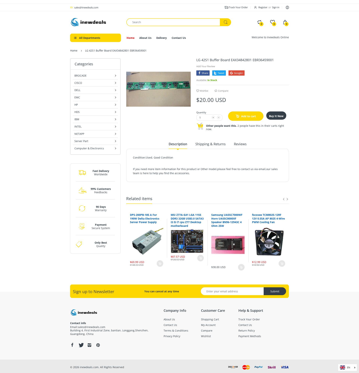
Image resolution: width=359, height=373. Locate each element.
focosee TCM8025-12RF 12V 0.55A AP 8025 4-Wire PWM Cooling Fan (268, 218)
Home (73, 50)
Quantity (201, 112)
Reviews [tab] (240, 144)
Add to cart (248, 116)
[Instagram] (89, 345)
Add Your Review (205, 66)
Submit (274, 291)
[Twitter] (81, 345)
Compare (223, 90)
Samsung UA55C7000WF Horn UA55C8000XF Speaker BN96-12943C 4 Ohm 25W (227, 220)
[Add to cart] (160, 263)
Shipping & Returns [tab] (210, 144)
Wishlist (204, 90)
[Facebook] (72, 345)
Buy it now (276, 116)
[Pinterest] (98, 345)
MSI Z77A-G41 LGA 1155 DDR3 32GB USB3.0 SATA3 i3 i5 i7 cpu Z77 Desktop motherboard (187, 220)
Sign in (275, 7)
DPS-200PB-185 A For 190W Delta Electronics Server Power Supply (144, 218)
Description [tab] (178, 144)
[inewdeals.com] (89, 22)
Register (263, 7)
